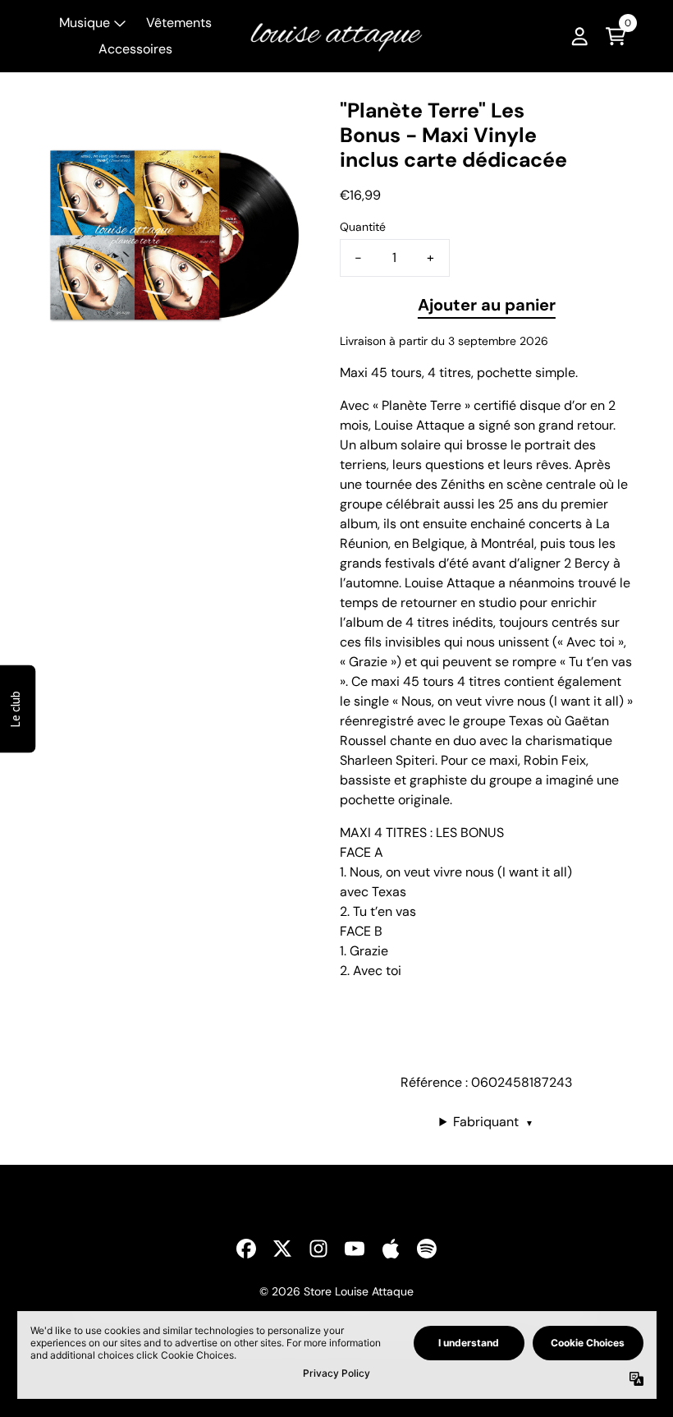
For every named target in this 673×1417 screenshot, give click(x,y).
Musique (84, 22)
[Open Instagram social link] (318, 1249)
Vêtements (179, 22)
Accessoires (135, 49)
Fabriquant (493, 1121)
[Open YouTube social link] (354, 1249)
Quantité (363, 226)
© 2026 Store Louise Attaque (336, 1291)
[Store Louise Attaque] (336, 36)
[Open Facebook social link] (246, 1249)
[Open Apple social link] (391, 1249)
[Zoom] (173, 232)
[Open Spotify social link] (427, 1249)
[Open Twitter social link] (282, 1249)
